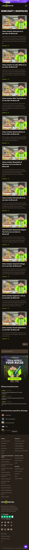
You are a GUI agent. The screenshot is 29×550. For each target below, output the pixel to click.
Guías (16, 463)
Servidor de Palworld (6, 479)
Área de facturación (19, 458)
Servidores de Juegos (20, 441)
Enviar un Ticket (18, 471)
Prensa (2, 453)
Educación (17, 473)
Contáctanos (4, 443)
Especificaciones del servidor (21, 451)
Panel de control (18, 460)
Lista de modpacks (19, 443)
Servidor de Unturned (6, 488)
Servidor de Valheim (5, 472)
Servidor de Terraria (5, 485)
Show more (14, 431)
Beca (16, 476)
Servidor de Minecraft (6, 459)
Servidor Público (18, 478)
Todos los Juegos (5, 496)
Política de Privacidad (5, 536)
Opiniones (3, 446)
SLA (2, 541)
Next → (25, 344)
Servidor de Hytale (5, 462)
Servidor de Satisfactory (6, 490)
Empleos (3, 451)
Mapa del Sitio (4, 533)
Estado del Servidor (19, 469)
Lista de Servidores (19, 448)
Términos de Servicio (5, 538)
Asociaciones (4, 448)
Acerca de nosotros (5, 441)
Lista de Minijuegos (19, 446)
